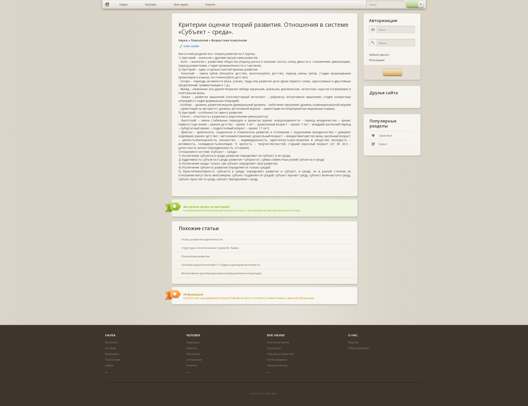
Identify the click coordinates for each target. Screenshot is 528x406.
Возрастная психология (229, 40)
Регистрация (376, 60)
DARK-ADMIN (191, 46)
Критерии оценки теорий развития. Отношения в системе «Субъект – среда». (263, 28)
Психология (199, 40)
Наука (182, 40)
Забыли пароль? (379, 54)
